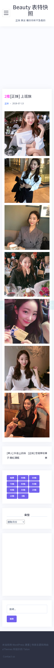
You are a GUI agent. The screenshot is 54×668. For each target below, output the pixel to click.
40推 (12, 489)
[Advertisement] (27, 57)
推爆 (12, 477)
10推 (12, 495)
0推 (23, 495)
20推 (34, 489)
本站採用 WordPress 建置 (16, 644)
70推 (12, 483)
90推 (23, 477)
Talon (26, 649)
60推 (23, 483)
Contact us (9, 656)
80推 (34, 477)
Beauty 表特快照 (30, 10)
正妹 (6, 103)
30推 (23, 489)
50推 (34, 483)
